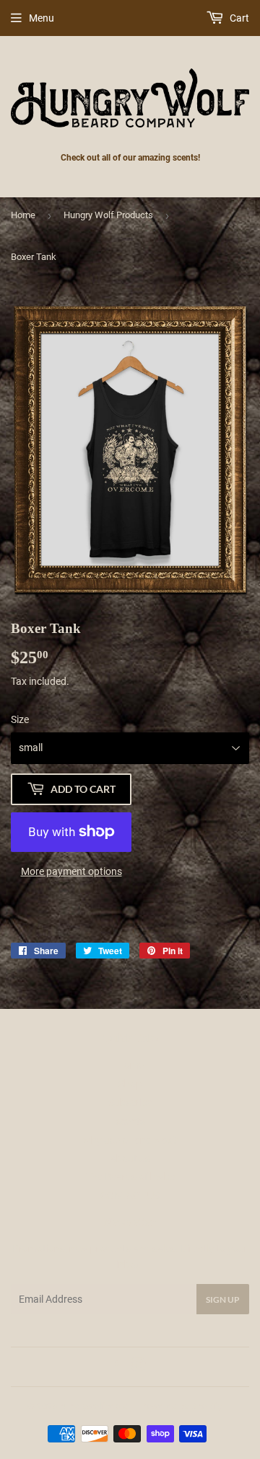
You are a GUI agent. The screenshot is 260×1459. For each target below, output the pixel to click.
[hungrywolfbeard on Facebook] (114, 1367)
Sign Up (223, 1299)
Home (23, 215)
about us (130, 1158)
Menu (41, 18)
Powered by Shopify (181, 1406)
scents (130, 1121)
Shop (130, 1084)
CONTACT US (130, 1195)
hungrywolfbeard (93, 1406)
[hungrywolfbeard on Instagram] (138, 1367)
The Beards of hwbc (130, 1176)
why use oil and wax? (130, 1140)
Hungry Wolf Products (108, 215)
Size (20, 719)
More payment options (71, 871)
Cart (238, 18)
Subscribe (130, 1102)
